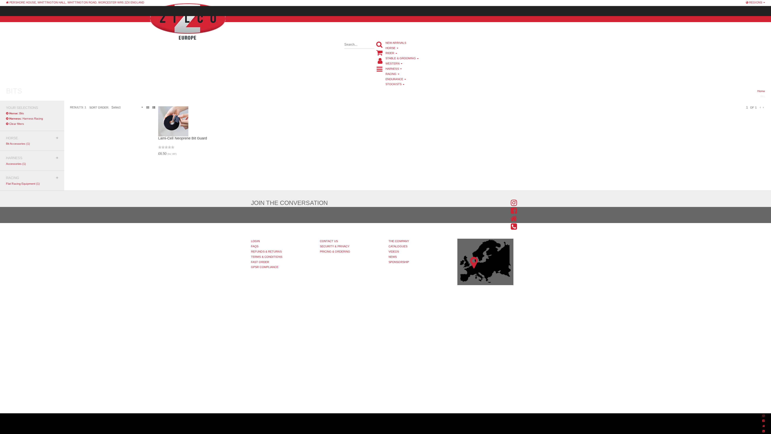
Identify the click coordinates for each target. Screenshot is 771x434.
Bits (16, 113)
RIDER (390, 53)
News (393, 256)
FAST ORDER (260, 262)
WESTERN (393, 63)
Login (255, 241)
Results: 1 (78, 107)
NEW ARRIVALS (396, 42)
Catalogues (398, 246)
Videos (394, 251)
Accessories (16, 163)
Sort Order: (99, 107)
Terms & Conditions (266, 256)
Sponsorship (399, 262)
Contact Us (329, 241)
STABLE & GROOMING (401, 58)
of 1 (753, 107)
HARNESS (393, 68)
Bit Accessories (18, 143)
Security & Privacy (335, 246)
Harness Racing (26, 118)
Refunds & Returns (266, 251)
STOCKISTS (394, 84)
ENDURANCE (395, 79)
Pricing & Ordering (335, 251)
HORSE (391, 48)
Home (761, 91)
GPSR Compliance (264, 267)
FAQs (254, 246)
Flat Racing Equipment (23, 183)
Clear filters (16, 123)
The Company (399, 241)
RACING (391, 74)
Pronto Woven (378, 416)
